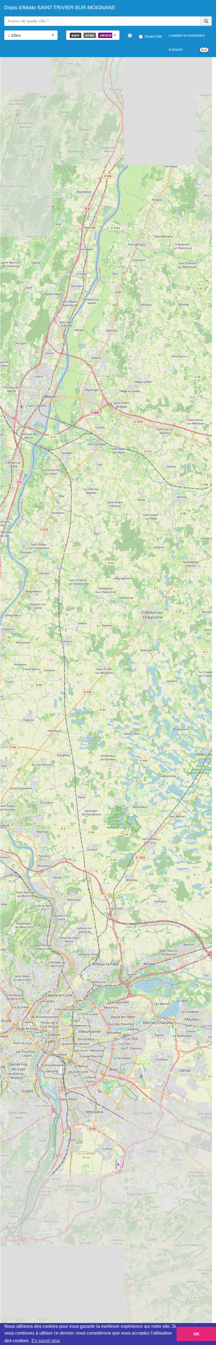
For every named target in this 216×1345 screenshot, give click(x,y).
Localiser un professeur (187, 35)
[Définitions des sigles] (130, 35)
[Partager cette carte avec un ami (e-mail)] (204, 49)
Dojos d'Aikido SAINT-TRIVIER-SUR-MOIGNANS (59, 7)
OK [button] (196, 1334)
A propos (176, 49)
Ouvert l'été (153, 36)
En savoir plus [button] (46, 1340)
